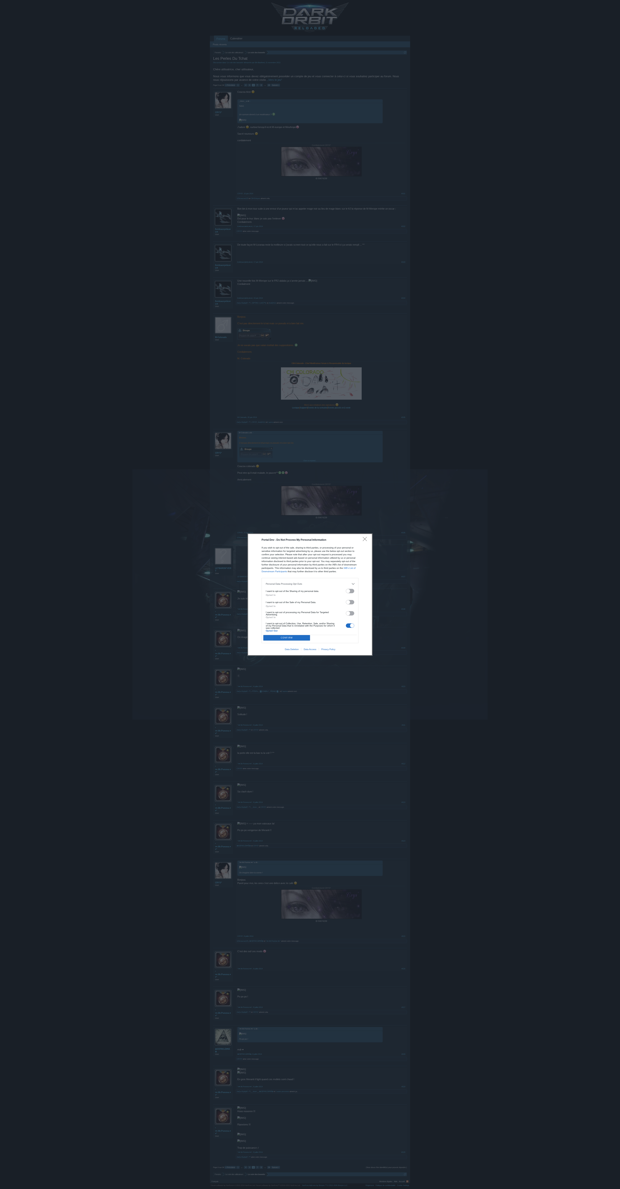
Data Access (310, 649)
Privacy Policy (328, 649)
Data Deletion (292, 649)
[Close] (366, 540)
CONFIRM (287, 638)
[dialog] (310, 594)
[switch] (350, 591)
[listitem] (310, 584)
